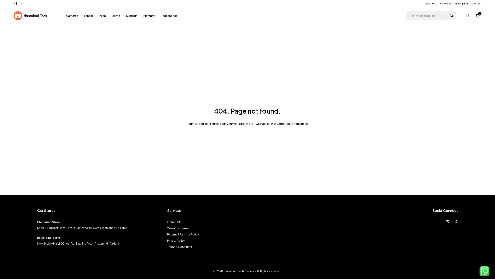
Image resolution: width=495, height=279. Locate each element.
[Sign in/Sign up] (467, 16)
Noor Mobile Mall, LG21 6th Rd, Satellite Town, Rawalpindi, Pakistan (78, 243)
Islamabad (445, 3)
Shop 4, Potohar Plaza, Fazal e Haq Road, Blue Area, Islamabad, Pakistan (82, 227)
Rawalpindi (461, 3)
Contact (476, 3)
